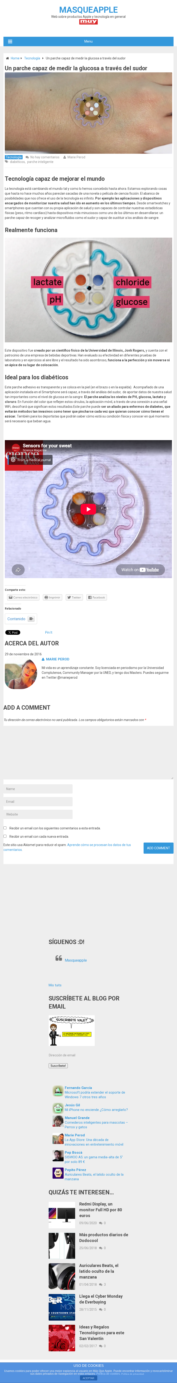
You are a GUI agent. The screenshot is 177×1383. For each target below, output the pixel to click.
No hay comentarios (44, 157)
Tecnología (32, 58)
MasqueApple (88, 10)
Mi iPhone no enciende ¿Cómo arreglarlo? (96, 1110)
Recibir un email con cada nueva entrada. (39, 836)
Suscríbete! (58, 1065)
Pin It (48, 632)
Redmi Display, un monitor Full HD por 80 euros (100, 1210)
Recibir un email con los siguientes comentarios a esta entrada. (55, 828)
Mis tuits (55, 985)
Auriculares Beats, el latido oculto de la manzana (98, 1271)
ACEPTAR (88, 1378)
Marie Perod (76, 157)
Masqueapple (76, 960)
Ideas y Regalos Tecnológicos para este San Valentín (101, 1333)
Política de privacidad (132, 1374)
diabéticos (17, 162)
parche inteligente (40, 162)
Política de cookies (108, 1373)
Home (15, 58)
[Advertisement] (88, 898)
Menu (88, 41)
